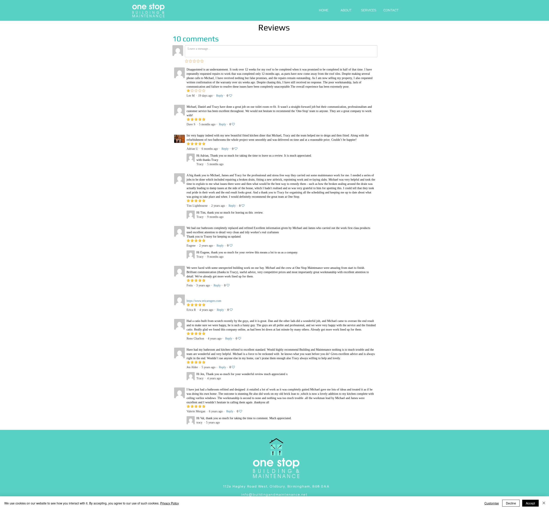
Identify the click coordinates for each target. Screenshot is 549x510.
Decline (511, 503)
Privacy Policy (169, 503)
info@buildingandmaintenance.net (274, 494)
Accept (530, 503)
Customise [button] (491, 503)
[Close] (543, 503)
